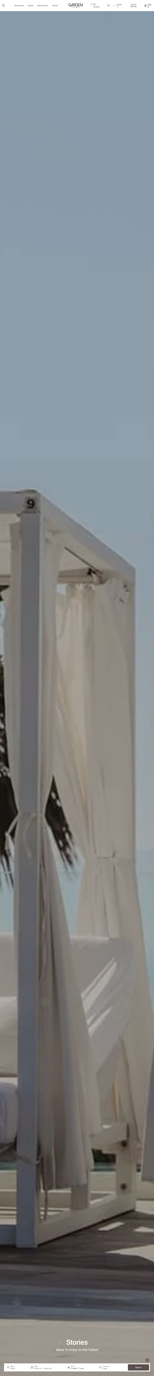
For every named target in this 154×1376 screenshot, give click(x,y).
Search (138, 1367)
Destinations (19, 6)
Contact (55, 6)
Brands (30, 6)
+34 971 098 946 (133, 5)
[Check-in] (114, 6)
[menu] (3, 5)
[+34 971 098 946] (128, 6)
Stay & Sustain (42, 6)
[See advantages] (147, 1360)
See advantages (137, 1360)
